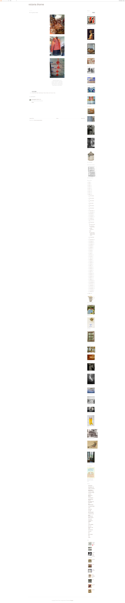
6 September (91, 239)
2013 (89, 188)
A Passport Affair (91, 506)
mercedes (90, 519)
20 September (91, 222)
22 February (91, 280)
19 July (90, 250)
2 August (90, 247)
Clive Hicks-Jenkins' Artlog (91, 490)
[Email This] (32, 91)
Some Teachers (93, 570)
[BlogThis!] (33, 91)
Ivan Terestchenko (90, 504)
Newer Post (32, 118)
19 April (90, 268)
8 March (90, 277)
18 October (91, 215)
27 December (91, 195)
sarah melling (90, 524)
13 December (91, 200)
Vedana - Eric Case (90, 528)
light (93, 579)
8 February (91, 283)
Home (57, 118)
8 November (91, 210)
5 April (90, 271)
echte (93, 564)
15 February (91, 282)
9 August (90, 245)
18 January (91, 288)
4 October (91, 218)
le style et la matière (90, 521)
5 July (90, 253)
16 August (91, 244)
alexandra (90, 509)
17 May (90, 262)
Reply (33, 102)
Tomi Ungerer (90, 497)
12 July (90, 251)
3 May (90, 265)
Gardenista (90, 485)
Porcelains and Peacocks (91, 502)
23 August (91, 242)
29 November (91, 205)
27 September (91, 219)
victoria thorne (36, 4)
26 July (90, 248)
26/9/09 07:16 (38, 99)
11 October (91, 216)
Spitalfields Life (91, 487)
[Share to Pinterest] (35, 91)
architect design (91, 492)
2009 (89, 194)
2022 (89, 182)
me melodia (34, 99)
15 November (91, 208)
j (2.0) (89, 507)
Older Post (83, 118)
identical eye (90, 529)
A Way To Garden (91, 488)
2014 (89, 186)
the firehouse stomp (90, 500)
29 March (91, 273)
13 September (91, 237)
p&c (89, 532)
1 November (91, 212)
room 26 (89, 531)
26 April (90, 267)
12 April (90, 270)
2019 (89, 183)
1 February (91, 285)
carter (89, 537)
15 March (91, 276)
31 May (90, 259)
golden (93, 589)
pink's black (90, 534)
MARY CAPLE (90, 517)
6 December (91, 203)
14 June (90, 256)
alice (89, 535)
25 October (91, 213)
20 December (91, 198)
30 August (91, 241)
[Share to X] (34, 91)
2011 (89, 191)
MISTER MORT (91, 512)
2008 (89, 293)
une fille (89, 510)
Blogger (71, 600)
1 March (90, 279)
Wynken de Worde (90, 496)
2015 (89, 185)
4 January (91, 291)
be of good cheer (92, 224)
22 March (91, 274)
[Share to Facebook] (35, 91)
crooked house (91, 513)
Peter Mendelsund (90, 516)
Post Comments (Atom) (38, 120)
